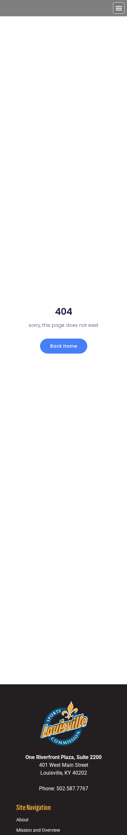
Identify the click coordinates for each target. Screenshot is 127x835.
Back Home (63, 346)
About (22, 820)
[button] (118, 8)
